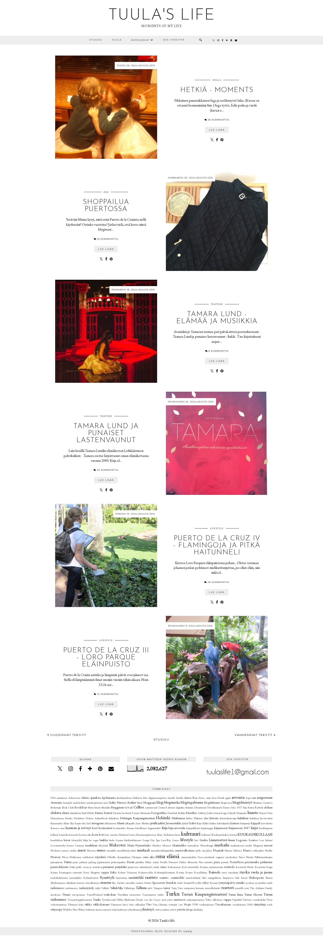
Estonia (117, 813)
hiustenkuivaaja (228, 818)
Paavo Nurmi (246, 857)
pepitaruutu (103, 862)
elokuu (268, 807)
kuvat (67, 840)
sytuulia (240, 882)
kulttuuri (190, 833)
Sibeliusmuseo (58, 883)
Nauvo (247, 850)
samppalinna (214, 878)
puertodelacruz (59, 867)
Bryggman (117, 807)
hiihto (189, 818)
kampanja (245, 823)
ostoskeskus (231, 857)
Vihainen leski (75, 904)
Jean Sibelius (143, 823)
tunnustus (135, 894)
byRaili (129, 807)
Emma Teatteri (103, 813)
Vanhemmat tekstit (254, 735)
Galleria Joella (205, 813)
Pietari (130, 862)
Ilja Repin (75, 823)
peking (92, 862)
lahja (85, 840)
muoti (82, 850)
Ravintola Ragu (264, 867)
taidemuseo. (71, 888)
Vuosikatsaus (223, 904)
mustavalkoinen (184, 850)
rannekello (193, 867)
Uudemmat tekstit (67, 735)
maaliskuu (91, 845)
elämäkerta (75, 813)
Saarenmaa (121, 878)
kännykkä (77, 840)
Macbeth (103, 845)
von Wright (184, 904)
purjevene (133, 867)
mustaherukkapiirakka (162, 850)
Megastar (258, 845)
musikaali (143, 850)
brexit (97, 807)
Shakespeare (256, 877)
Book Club (68, 807)
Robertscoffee (145, 872)
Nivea (65, 857)
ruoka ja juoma (261, 872)
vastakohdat (259, 900)
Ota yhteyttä (174, 39)
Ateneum (56, 802)
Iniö (88, 823)
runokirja (233, 872)
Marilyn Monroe (161, 845)
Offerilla (111, 857)
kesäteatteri (105, 828)
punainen (108, 867)
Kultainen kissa (172, 835)
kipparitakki (154, 828)
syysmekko (260, 883)
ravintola (229, 867)
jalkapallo (130, 823)
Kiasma (130, 828)
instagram (98, 823)
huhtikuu (243, 818)
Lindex (204, 840)
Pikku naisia (152, 862)
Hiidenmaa (178, 818)
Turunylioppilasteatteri (79, 900)
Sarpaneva (228, 878)
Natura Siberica (233, 850)
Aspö (248, 798)
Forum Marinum (141, 813)
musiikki (111, 850)
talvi (150, 888)
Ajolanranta (109, 797)
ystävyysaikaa (162, 909)
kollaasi (54, 835)
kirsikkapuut (265, 828)
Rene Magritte (91, 872)
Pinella (163, 862)
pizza (217, 862)
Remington (65, 872)
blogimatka (172, 802)
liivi (196, 840)
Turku (172, 893)
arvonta (238, 797)
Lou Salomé (265, 840)
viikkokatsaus (101, 904)
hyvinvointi (266, 818)
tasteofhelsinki (212, 888)
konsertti (73, 835)
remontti (77, 872)
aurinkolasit (79, 802)
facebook (126, 813)
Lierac (175, 840)
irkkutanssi (110, 823)
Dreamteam (200, 807)
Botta (91, 807)
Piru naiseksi (206, 862)
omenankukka (188, 857)
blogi (160, 802)
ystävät (181, 909)
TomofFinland (94, 894)
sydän (198, 883)
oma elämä (167, 856)
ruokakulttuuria (59, 878)
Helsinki (163, 817)
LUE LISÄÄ (217, 129)
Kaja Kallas (203, 823)
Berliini (131, 802)
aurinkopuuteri (94, 802)
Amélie (179, 798)
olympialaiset (124, 857)
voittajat (172, 904)
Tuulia (97, 899)
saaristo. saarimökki (172, 877)
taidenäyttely (86, 888)
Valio (208, 900)
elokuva (56, 812)
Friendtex (191, 813)
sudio (180, 883)
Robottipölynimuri (164, 872)
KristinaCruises (127, 835)
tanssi (166, 888)
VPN (195, 904)
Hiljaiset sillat (201, 818)
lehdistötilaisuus (132, 840)
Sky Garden (118, 883)
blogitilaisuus (212, 802)
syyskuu (249, 883)
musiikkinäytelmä (126, 850)
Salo (204, 878)
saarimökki (136, 877)
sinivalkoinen (92, 883)
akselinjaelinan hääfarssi (129, 798)
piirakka (140, 862)
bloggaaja (149, 802)
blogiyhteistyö (242, 802)
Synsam (214, 883)
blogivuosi (226, 802)
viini (131, 904)
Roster (189, 872)
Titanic (66, 894)
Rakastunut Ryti (177, 867)
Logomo (241, 840)
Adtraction (74, 798)
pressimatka (252, 862)
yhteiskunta (134, 909)
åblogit (189, 909)
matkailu (221, 845)
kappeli (255, 823)
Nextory (56, 857)
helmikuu (114, 818)
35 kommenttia (107, 239)
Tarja (174, 888)
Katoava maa (58, 828)
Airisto (85, 797)
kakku (213, 823)
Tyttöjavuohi (109, 900)
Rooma (180, 872)
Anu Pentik (218, 798)
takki (97, 888)
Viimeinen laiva (119, 904)
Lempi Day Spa (151, 840)
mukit (73, 850)
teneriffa (239, 888)
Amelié (171, 798)
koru (95, 834)
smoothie (130, 883)
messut (268, 845)
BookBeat (80, 807)
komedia (63, 835)
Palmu (68, 862)
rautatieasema (216, 867)
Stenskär (171, 882)
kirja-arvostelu (177, 828)
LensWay (166, 840)
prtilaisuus (266, 862)
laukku (104, 840)
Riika (113, 872)
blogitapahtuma (192, 802)
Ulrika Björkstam (126, 900)
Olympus (137, 857)
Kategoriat (140, 40)
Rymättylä (107, 877)
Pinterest (173, 862)
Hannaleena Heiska (61, 818)
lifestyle (217, 528)
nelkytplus (258, 850)
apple (228, 798)
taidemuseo (57, 888)
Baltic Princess (118, 802)
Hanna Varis (265, 813)
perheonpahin (118, 862)
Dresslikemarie (214, 807)
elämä (65, 813)
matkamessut (237, 845)
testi (247, 888)
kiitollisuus (141, 828)
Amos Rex (190, 797)
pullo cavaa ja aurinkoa (89, 867)
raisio (163, 867)
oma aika (148, 857)
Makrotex (117, 845)
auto (105, 802)
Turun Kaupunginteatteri (204, 894)
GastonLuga (220, 813)
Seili (237, 878)
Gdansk (231, 813)
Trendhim (122, 894)
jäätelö (185, 823)
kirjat (254, 828)
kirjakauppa (207, 828)
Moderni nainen (60, 850)
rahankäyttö (146, 867)
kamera (234, 823)
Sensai (244, 878)
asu (106, 192)
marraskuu (193, 845)
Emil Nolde (88, 813)
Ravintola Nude (245, 867)
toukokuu (110, 894)
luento (70, 845)
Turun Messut (253, 894)
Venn (269, 900)
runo (224, 872)
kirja (165, 828)
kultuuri (205, 835)
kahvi (193, 823)
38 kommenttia (218, 119)
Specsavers (158, 882)
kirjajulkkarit (193, 828)
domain (189, 807)
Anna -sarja (204, 798)
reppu (105, 872)
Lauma (119, 840)
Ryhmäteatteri (90, 878)
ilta (83, 823)
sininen (80, 883)
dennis (171, 807)
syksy (205, 882)
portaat (225, 862)
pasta (75, 862)
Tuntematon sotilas (153, 894)
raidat (156, 867)
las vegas (93, 840)
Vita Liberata (160, 904)
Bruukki (106, 807)
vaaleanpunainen (195, 900)
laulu (111, 840)
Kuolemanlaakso (220, 835)
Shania (268, 878)
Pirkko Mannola (188, 862)
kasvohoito (266, 823)
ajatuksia (95, 797)
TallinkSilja (116, 888)
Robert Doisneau (127, 872)
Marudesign (206, 845)
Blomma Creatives (262, 802)
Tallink (105, 888)
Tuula (117, 39)
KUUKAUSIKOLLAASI (255, 834)
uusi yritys (167, 900)
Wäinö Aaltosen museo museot (94, 909)
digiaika (180, 807)
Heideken (79, 818)
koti (101, 834)
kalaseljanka (223, 823)
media (248, 845)
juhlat (161, 823)
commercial (151, 807)
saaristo (151, 877)
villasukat (140, 904)
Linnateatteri (218, 840)
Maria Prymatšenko (139, 845)
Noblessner (75, 857)
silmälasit (71, 883)
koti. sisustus (111, 835)
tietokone (56, 894)
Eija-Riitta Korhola (253, 807)
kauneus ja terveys (78, 828)
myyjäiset (207, 850)
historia (214, 818)
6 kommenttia (219, 351)
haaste (252, 812)
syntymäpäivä (226, 882)
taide (269, 883)
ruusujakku (75, 878)
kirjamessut (221, 828)
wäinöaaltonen (119, 909)
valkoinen (217, 900)
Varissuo (247, 900)
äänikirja (198, 909)
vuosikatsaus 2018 (242, 904)
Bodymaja (56, 807)
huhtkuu (254, 818)
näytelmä (100, 857)
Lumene (79, 845)
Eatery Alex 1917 (232, 807)
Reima (54, 872)
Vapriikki (237, 900)
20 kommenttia (107, 470)
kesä (95, 828)
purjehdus (121, 867)
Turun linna (235, 894)
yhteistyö (147, 909)
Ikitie (66, 823)
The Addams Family (261, 888)
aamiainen (62, 798)
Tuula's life (161, 15)
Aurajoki (67, 802)
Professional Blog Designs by (161, 931)
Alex (145, 798)
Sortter (147, 883)
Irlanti (120, 823)
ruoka (245, 872)
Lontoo (253, 840)
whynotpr (56, 909)
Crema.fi (162, 807)
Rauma (204, 867)
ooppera (220, 857)
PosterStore (237, 862)
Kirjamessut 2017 (239, 828)
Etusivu (95, 39)
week (269, 904)
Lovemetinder (58, 845)
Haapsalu (241, 813)
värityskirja (259, 904)
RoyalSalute (200, 872)
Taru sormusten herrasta (191, 888)
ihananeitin (57, 823)
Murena (91, 850)
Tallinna (141, 887)
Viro (149, 904)
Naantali (218, 850)
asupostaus (264, 797)
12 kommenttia (107, 694)
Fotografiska (159, 813)
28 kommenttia (218, 582)
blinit (140, 802)
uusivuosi (179, 899)
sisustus (105, 882)
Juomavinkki (173, 823)
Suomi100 (189, 883)
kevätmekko (119, 828)
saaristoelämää (193, 878)
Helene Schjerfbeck (96, 818)
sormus (139, 883)
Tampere (158, 888)
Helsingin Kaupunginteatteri (137, 818)
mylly (198, 850)
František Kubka (176, 813)
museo (101, 850)
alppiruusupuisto (158, 798)
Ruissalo (214, 872)
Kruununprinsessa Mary (149, 835)
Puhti (72, 867)
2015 (53, 798)
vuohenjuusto (206, 904)
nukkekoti (88, 857)
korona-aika (85, 835)
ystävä (173, 909)
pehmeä (83, 862)
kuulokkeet (57, 840)
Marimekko (179, 845)
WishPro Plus (70, 909)
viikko (88, 904)
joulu (216, 80)
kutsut (233, 835)
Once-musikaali (205, 857)
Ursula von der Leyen (148, 900)
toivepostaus (78, 894)
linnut (231, 840)
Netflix (268, 850)
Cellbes (139, 807)
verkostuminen (59, 904)
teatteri (217, 304)
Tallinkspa (129, 888)
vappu (227, 899)
